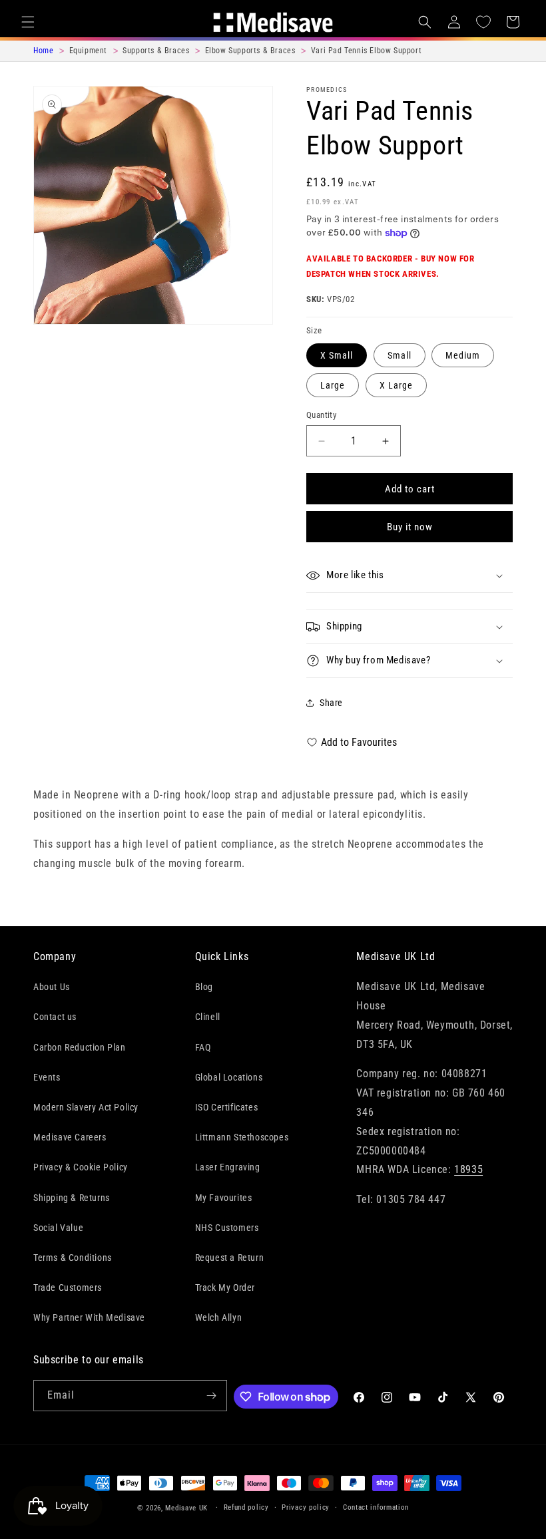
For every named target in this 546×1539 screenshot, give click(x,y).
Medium (462, 355)
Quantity (321, 415)
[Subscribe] (211, 1395)
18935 (468, 1169)
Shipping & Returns (71, 1197)
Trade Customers (67, 1287)
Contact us (55, 1016)
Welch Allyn (218, 1317)
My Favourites (223, 1197)
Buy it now (410, 527)
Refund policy (246, 1507)
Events (47, 1077)
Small (399, 355)
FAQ (203, 1047)
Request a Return (229, 1257)
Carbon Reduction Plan (79, 1047)
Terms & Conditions (72, 1257)
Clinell (207, 1016)
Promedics (327, 89)
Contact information (376, 1507)
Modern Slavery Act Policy (85, 1107)
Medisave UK (186, 1508)
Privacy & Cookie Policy (80, 1167)
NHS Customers (227, 1227)
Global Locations (229, 1077)
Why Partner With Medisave (89, 1317)
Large (332, 385)
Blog (204, 986)
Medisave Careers (70, 1137)
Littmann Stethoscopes (242, 1137)
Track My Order (225, 1287)
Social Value (58, 1227)
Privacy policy (306, 1507)
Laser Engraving (227, 1167)
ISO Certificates (226, 1107)
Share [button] (331, 702)
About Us (51, 986)
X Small (336, 355)
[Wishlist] (483, 22)
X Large (396, 385)
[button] (28, 22)
